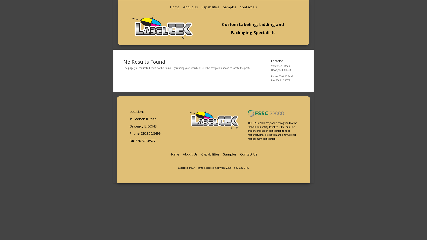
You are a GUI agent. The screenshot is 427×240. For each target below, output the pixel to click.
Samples (229, 7)
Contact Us (248, 7)
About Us (190, 7)
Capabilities (210, 7)
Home (174, 7)
